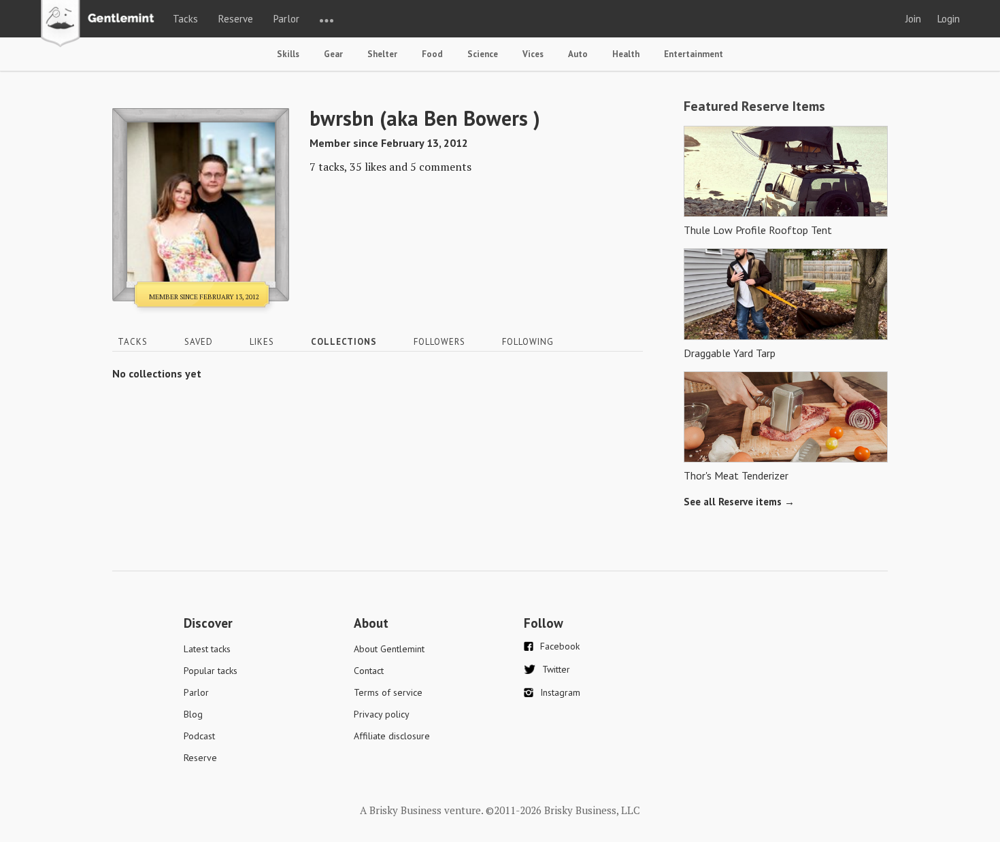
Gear (333, 54)
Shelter (382, 54)
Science (482, 54)
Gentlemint (101, 24)
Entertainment (693, 54)
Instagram (560, 692)
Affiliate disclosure (392, 736)
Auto (578, 54)
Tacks (185, 18)
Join (913, 18)
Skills (288, 54)
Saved (198, 342)
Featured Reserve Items (754, 106)
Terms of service (388, 692)
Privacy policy (382, 714)
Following (528, 342)
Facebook (560, 646)
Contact (369, 670)
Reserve (235, 18)
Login (948, 18)
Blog (193, 714)
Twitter (556, 669)
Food (432, 54)
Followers (439, 342)
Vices (533, 54)
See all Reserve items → (739, 501)
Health (625, 54)
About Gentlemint (389, 649)
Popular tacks (210, 670)
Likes (262, 342)
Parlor (286, 18)
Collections (344, 342)
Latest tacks (207, 649)
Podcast (199, 736)
